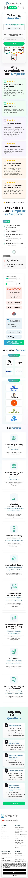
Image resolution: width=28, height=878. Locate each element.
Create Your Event (5, 836)
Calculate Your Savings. (13, 28)
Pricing (2, 829)
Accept (14, 869)
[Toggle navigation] (6, 7)
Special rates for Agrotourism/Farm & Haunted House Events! (13, 342)
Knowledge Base (18, 853)
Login (2, 834)
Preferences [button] (7, 867)
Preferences (14, 875)
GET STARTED (13, 43)
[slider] (7, 278)
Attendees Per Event (10, 282)
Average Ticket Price (11, 276)
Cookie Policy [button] (13, 866)
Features (3, 827)
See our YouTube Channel (10, 820)
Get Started (12, 7)
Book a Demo (4, 831)
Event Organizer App (19, 859)
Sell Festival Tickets (19, 840)
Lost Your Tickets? (5, 838)
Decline (14, 872)
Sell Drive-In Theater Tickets (21, 834)
